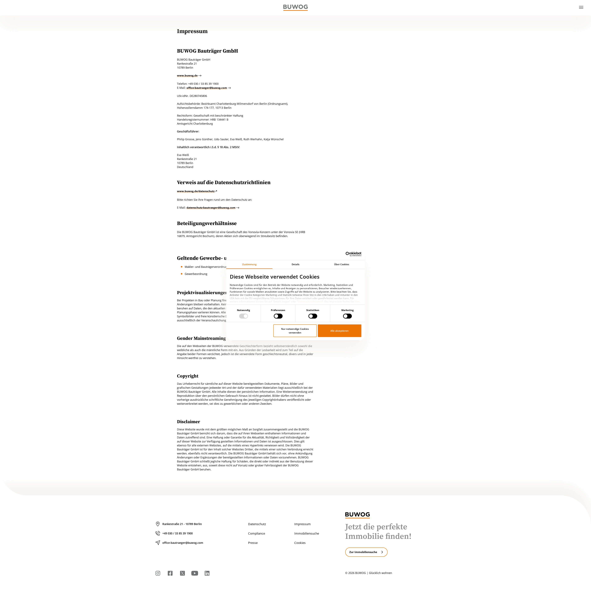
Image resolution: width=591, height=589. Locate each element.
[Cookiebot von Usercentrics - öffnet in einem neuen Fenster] (347, 254)
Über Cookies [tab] (341, 264)
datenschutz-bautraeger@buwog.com (211, 207)
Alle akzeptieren (339, 330)
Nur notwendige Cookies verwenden (295, 330)
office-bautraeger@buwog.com (207, 88)
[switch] (278, 316)
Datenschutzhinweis (310, 301)
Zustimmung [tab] (249, 264)
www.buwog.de (187, 75)
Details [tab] (296, 264)
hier (357, 301)
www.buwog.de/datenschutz (196, 191)
